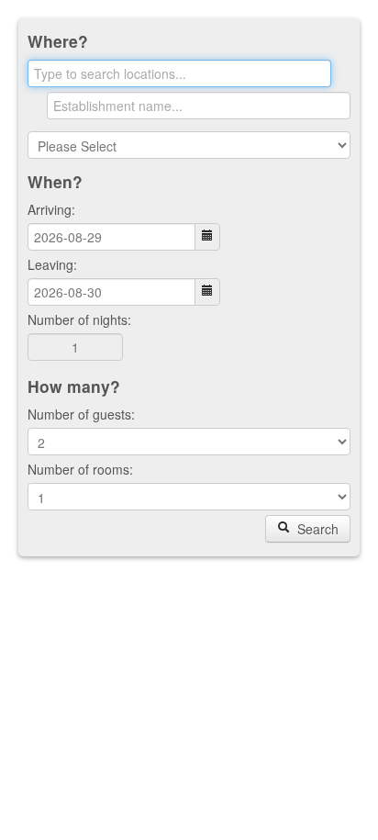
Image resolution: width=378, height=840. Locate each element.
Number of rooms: (80, 469)
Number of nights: (79, 319)
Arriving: (51, 209)
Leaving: (52, 264)
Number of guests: (81, 414)
